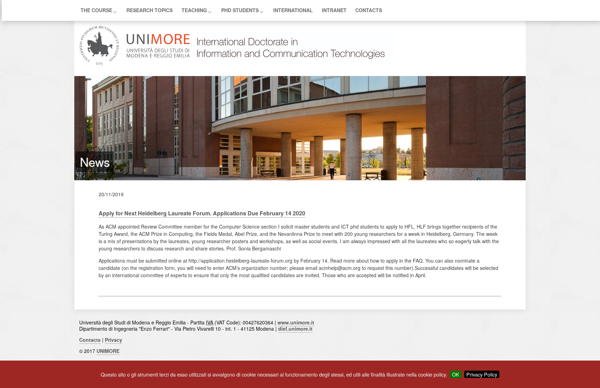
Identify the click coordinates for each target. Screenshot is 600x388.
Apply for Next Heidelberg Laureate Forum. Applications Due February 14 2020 (202, 213)
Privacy (113, 339)
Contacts (368, 10)
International (293, 10)
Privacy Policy (481, 374)
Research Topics (149, 10)
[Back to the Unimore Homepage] (135, 63)
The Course (96, 10)
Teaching (194, 10)
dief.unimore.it (295, 328)
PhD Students (240, 10)
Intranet (334, 10)
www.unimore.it (295, 322)
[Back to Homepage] (294, 63)
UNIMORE (108, 350)
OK (455, 374)
